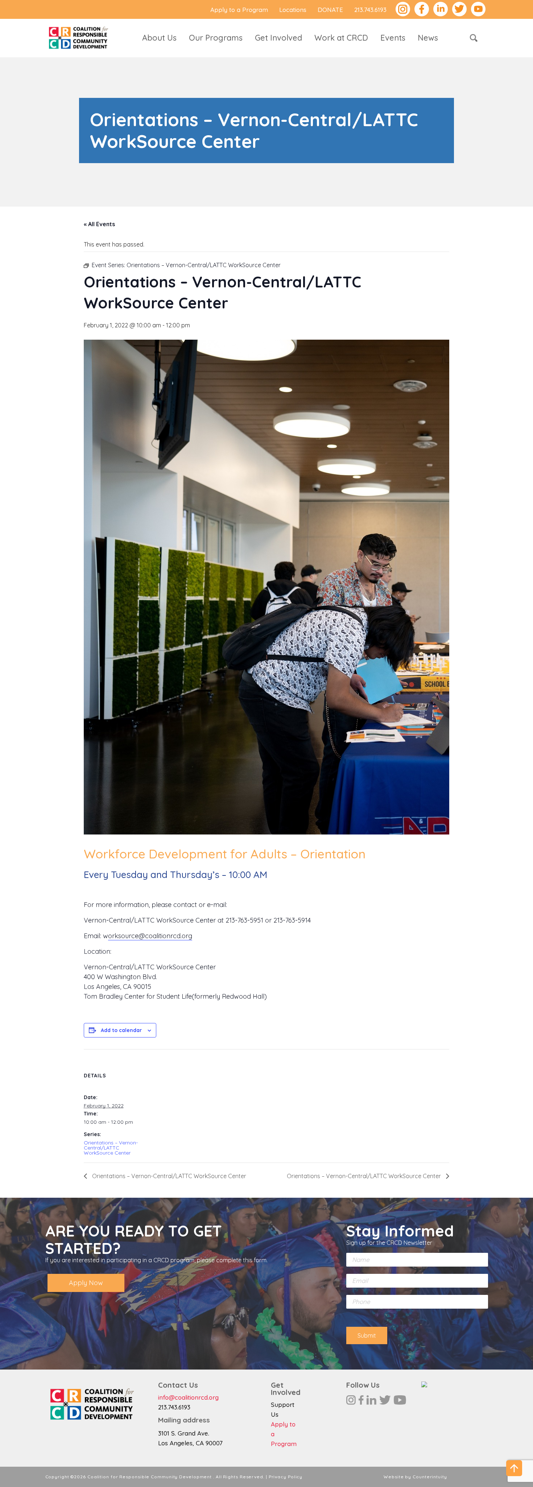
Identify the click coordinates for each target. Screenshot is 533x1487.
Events (392, 38)
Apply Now (86, 1283)
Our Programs (216, 38)
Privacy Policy (286, 1476)
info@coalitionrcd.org (188, 1397)
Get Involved (278, 38)
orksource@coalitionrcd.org (150, 936)
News (428, 38)
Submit (367, 1335)
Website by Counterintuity (415, 1476)
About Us (159, 38)
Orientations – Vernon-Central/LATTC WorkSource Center (111, 1147)
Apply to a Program (239, 10)
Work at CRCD (341, 38)
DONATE (330, 10)
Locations (292, 10)
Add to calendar (121, 1030)
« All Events (99, 224)
